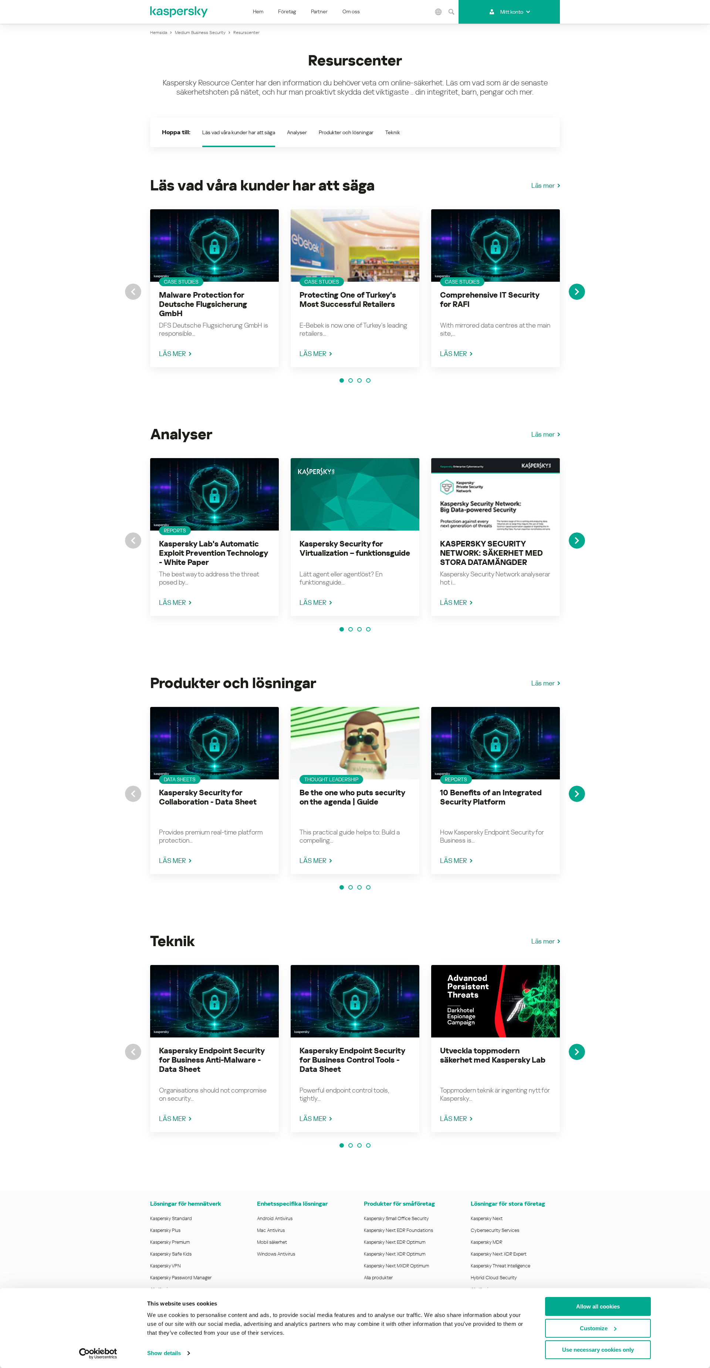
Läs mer (543, 185)
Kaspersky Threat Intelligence (500, 1266)
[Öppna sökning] (451, 12)
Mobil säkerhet (272, 1242)
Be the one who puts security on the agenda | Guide (352, 797)
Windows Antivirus (276, 1254)
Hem (258, 11)
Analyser (297, 132)
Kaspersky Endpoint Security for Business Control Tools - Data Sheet (352, 1060)
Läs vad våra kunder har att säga (238, 132)
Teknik (392, 132)
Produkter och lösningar (346, 132)
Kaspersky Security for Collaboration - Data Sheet (208, 797)
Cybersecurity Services (495, 1230)
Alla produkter (378, 1277)
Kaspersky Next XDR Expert (499, 1254)
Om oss (351, 11)
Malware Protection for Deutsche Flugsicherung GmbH (203, 304)
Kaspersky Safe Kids (171, 1254)
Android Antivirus (275, 1218)
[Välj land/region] (438, 12)
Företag (287, 11)
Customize (594, 1328)
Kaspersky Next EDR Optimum (394, 1242)
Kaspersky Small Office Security (396, 1218)
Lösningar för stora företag (508, 1203)
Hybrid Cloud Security (494, 1277)
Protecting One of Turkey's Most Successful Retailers (348, 300)
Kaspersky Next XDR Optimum (394, 1254)
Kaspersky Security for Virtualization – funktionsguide (355, 548)
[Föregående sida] (133, 291)
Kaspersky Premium (170, 1242)
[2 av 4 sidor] (350, 380)
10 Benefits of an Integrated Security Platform (491, 797)
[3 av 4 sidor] (359, 380)
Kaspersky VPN (165, 1266)
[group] (214, 288)
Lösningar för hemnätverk (185, 1203)
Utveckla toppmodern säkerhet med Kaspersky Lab (492, 1055)
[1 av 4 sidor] (341, 380)
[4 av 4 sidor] (368, 380)
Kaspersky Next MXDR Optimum (396, 1266)
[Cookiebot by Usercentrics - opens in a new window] (98, 1353)
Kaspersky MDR (486, 1242)
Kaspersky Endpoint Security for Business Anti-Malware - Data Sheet (211, 1060)
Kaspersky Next (487, 1218)
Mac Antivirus (271, 1230)
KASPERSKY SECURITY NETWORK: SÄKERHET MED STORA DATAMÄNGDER (491, 553)
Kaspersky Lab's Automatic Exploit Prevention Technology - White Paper (213, 553)
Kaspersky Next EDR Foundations (398, 1230)
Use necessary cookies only (598, 1350)
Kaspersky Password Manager (181, 1277)
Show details (164, 1353)
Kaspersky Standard (171, 1218)
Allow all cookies (598, 1306)
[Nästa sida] (577, 291)
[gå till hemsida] (179, 12)
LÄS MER (172, 354)
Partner (319, 11)
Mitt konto (511, 12)
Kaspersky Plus (165, 1230)
